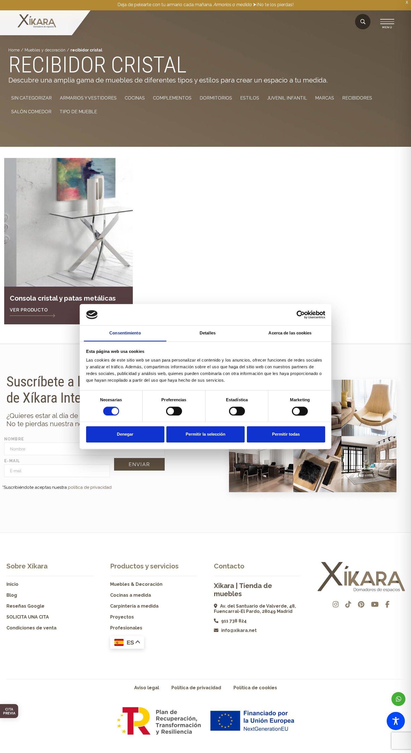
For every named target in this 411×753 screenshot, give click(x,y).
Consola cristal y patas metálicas (63, 298)
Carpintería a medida (134, 606)
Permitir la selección (205, 434)
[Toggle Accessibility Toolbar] (395, 721)
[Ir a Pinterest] (361, 604)
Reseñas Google (25, 606)
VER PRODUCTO (29, 310)
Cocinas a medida (130, 595)
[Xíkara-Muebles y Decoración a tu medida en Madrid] (37, 21)
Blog (11, 595)
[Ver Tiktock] (348, 604)
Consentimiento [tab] (125, 333)
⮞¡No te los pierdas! (273, 4)
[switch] (174, 411)
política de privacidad (90, 487)
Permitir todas (286, 434)
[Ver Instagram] (336, 604)
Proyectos (122, 617)
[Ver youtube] (375, 604)
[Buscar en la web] (362, 22)
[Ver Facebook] (387, 604)
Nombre (14, 439)
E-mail (12, 461)
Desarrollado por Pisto (390, 751)
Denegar (125, 434)
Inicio (12, 584)
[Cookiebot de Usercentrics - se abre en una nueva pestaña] (300, 314)
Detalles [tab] (208, 333)
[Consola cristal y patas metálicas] (68, 222)
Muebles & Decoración (136, 584)
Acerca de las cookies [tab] (289, 333)
